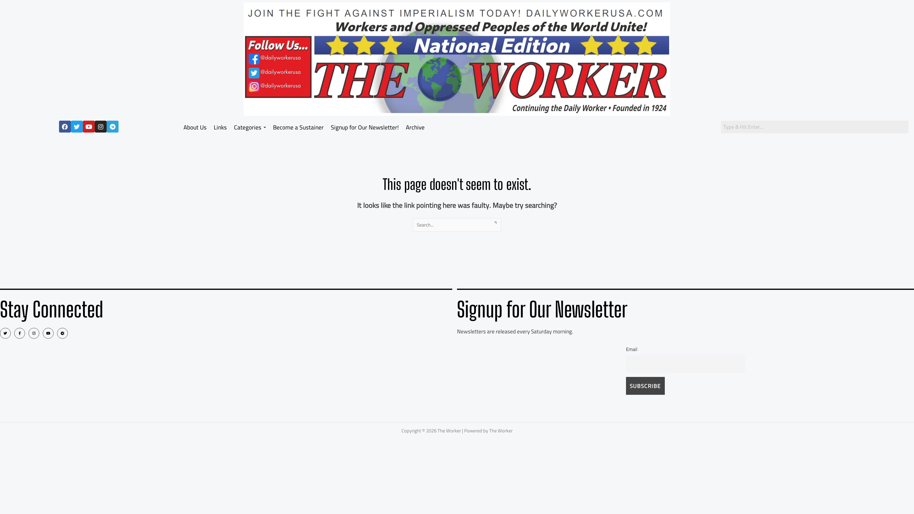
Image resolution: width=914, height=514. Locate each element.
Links (220, 127)
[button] (249, 127)
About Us (195, 127)
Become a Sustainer (298, 127)
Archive (415, 127)
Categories (247, 127)
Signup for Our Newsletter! (365, 127)
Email (631, 349)
